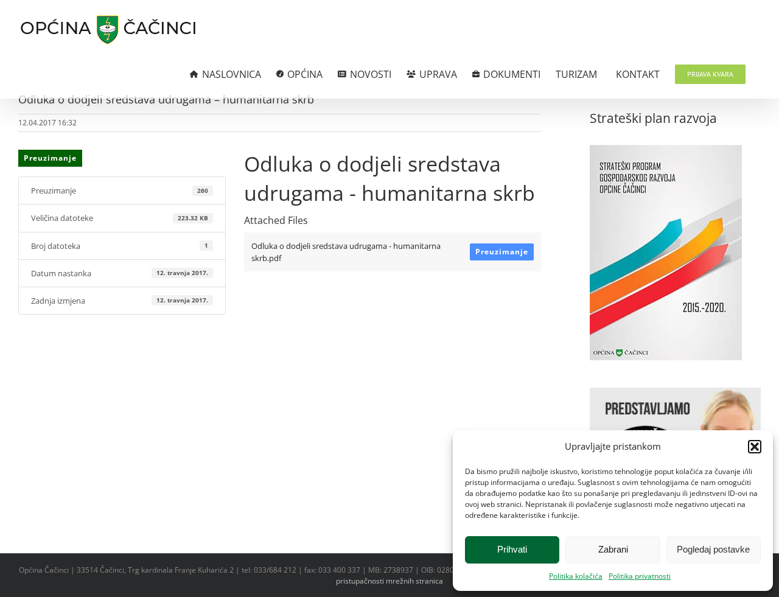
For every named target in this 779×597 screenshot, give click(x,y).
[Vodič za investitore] (675, 393)
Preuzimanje (50, 158)
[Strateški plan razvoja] (666, 150)
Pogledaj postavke (713, 549)
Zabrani (613, 549)
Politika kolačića (576, 576)
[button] (755, 447)
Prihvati (512, 549)
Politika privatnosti (640, 576)
